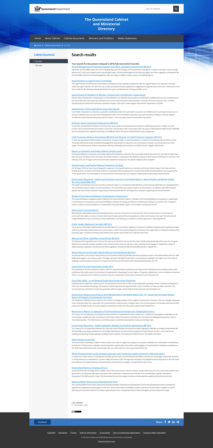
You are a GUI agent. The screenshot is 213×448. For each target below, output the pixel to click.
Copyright (51, 432)
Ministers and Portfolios (101, 38)
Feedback (42, 422)
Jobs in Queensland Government (126, 432)
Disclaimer (63, 432)
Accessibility (105, 432)
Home (38, 38)
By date (39, 61)
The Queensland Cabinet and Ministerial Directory (106, 24)
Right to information (88, 432)
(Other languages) (154, 432)
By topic (39, 65)
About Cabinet (52, 38)
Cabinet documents (74, 38)
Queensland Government (106, 441)
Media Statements (127, 38)
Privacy (74, 432)
